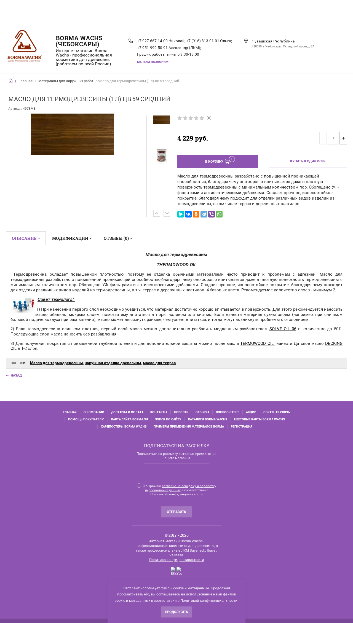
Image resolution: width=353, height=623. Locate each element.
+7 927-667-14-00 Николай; (161, 41)
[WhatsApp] (219, 214)
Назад (16, 375)
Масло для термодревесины (56, 363)
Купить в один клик (308, 161)
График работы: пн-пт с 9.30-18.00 (168, 54)
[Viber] (211, 214)
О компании (94, 412)
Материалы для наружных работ (65, 81)
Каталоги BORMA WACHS (207, 419)
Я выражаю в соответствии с (179, 490)
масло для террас (159, 363)
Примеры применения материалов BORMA (189, 426)
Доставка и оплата (127, 412)
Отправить (176, 512)
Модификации (70, 238)
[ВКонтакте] (188, 214)
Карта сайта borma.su (129, 419)
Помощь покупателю (86, 419)
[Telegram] (203, 214)
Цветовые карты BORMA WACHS (259, 419)
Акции (251, 412)
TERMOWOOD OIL (257, 343)
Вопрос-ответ (227, 412)
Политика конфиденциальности (176, 560)
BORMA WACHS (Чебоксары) (79, 41)
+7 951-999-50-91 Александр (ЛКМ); (169, 47)
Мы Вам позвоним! (153, 62)
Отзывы (202, 412)
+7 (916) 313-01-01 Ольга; (209, 41)
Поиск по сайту (168, 419)
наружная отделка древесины (113, 363)
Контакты (158, 412)
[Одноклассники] (196, 214)
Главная (25, 81)
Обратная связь (276, 412)
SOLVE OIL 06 (282, 328)
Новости (181, 412)
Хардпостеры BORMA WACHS (124, 426)
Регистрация (241, 426)
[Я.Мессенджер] (180, 214)
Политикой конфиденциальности (176, 494)
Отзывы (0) (116, 238)
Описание (24, 238)
